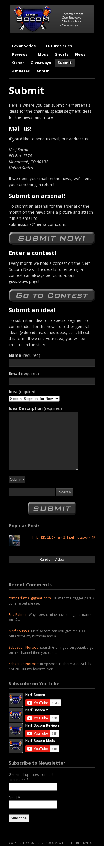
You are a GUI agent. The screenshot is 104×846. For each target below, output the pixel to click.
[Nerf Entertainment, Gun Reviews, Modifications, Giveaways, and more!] (52, 32)
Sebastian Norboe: (24, 647)
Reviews (19, 54)
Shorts (61, 54)
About (42, 71)
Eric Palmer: (18, 614)
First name (19, 779)
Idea (23, 391)
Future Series (59, 45)
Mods (43, 54)
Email (24, 373)
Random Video (52, 559)
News (80, 54)
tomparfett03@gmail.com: (30, 598)
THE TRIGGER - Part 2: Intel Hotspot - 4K (63, 537)
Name (24, 355)
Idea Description (35, 408)
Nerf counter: (19, 631)
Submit (64, 62)
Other (18, 62)
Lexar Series (24, 45)
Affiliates (21, 71)
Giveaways (41, 62)
